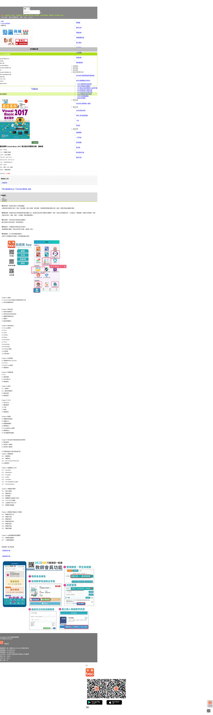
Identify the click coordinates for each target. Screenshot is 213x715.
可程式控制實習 (44, 15)
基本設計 (12, 15)
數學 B (62, 15)
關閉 (87, 707)
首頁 (2, 21)
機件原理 (31, 15)
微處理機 (36, 15)
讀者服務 (75, 129)
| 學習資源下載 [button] (6, 550)
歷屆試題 (75, 107)
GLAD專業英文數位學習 (84, 94)
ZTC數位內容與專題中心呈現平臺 (87, 88)
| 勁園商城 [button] (4, 182)
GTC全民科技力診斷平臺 (84, 92)
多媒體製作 (19, 15)
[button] (5, 643)
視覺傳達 (51, 15)
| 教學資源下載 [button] (6, 556)
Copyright (3, 637)
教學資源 (4, 201)
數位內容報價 (81, 98)
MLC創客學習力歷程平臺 (84, 90)
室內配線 (57, 15)
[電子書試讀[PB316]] (8, 189)
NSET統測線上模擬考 (83, 86)
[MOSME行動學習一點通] (23, 189)
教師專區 (75, 100)
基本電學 (7, 15)
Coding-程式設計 (5, 23)
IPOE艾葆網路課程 (83, 96)
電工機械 (25, 15)
